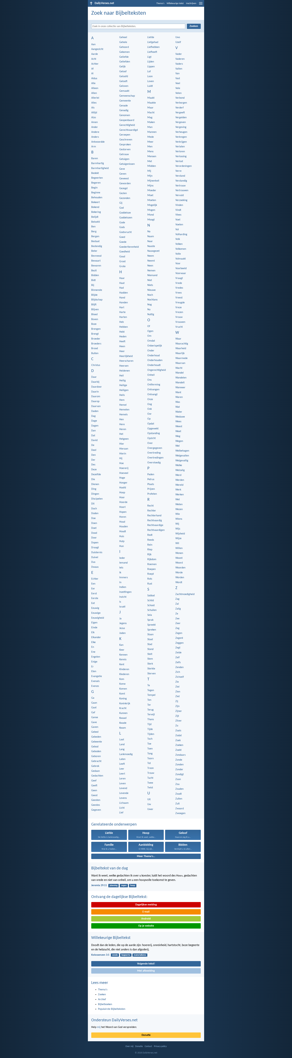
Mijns (150, 185)
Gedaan (95, 771)
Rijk (149, 554)
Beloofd (95, 222)
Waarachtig (181, 343)
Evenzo (95, 686)
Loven (150, 81)
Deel (93, 450)
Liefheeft (152, 52)
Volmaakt (180, 258)
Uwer (150, 809)
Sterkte (151, 668)
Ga (92, 698)
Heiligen (123, 390)
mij (99, 1027)
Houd (122, 522)
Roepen (151, 569)
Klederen (124, 674)
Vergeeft (180, 112)
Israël (122, 606)
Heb (121, 322)
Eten (93, 671)
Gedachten (97, 775)
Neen (150, 265)
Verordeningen (183, 166)
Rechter (151, 510)
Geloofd (123, 76)
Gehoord (124, 47)
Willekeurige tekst (175, 3)
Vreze (178, 307)
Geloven (123, 86)
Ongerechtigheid (156, 370)
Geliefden (124, 61)
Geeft (94, 785)
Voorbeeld (181, 268)
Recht (150, 505)
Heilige (123, 385)
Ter (149, 705)
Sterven (151, 673)
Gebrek (95, 766)
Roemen (151, 564)
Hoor (122, 497)
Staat (150, 639)
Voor (177, 263)
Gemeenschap (127, 96)
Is (120, 602)
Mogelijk (152, 205)
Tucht (150, 778)
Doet (93, 528)
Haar (122, 278)
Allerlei (95, 98)
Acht (93, 59)
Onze (150, 399)
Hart (121, 307)
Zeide (178, 652)
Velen (178, 93)
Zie (177, 682)
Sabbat (151, 595)
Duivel (94, 557)
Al (92, 73)
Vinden (179, 205)
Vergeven (180, 122)
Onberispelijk (154, 345)
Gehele (123, 42)
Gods (122, 227)
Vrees (178, 292)
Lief (121, 812)
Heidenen (124, 370)
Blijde (94, 295)
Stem (150, 659)
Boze (93, 324)
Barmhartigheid (100, 168)
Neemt (151, 261)
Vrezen (179, 312)
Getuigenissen (127, 164)
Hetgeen (124, 439)
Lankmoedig (126, 754)
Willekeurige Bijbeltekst (110, 938)
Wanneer (180, 387)
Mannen (151, 132)
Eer (93, 588)
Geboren (96, 756)
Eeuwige (96, 613)
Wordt (178, 582)
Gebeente (96, 741)
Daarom (95, 396)
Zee (177, 618)
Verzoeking (181, 200)
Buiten (94, 353)
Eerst (94, 593)
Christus (95, 365)
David (94, 440)
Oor (149, 414)
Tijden (150, 734)
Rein (149, 545)
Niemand (152, 275)
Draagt (95, 547)
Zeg (177, 628)
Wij (177, 524)
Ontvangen (153, 389)
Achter (95, 64)
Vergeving (180, 127)
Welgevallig (181, 460)
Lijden (150, 61)
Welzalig (180, 470)
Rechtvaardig (154, 520)
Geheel (123, 37)
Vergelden (181, 117)
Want (178, 392)
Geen (94, 790)
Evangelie (96, 676)
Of (148, 326)
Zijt (177, 716)
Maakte (151, 103)
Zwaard (179, 808)
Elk (92, 632)
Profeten (152, 494)
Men (149, 146)
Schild (150, 600)
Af (92, 68)
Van (177, 73)
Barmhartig (97, 163)
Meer (150, 142)
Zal (177, 604)
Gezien (123, 193)
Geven (122, 174)
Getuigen (124, 159)
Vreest (178, 297)
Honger (123, 482)
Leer (121, 769)
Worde (179, 572)
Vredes (179, 288)
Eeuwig (95, 608)
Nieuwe (151, 290)
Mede (150, 137)
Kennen (123, 655)
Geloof (123, 71)
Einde (94, 627)
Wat (177, 407)
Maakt (150, 98)
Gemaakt (124, 91)
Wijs (177, 528)
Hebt (122, 332)
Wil (177, 543)
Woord (179, 562)
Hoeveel (123, 473)
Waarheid (180, 348)
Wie (177, 514)
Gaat (93, 707)
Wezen (179, 509)
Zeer (177, 623)
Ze (176, 613)
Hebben (123, 327)
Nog (149, 304)
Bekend (95, 207)
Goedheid (124, 251)
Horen (122, 517)
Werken (179, 494)
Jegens (123, 623)
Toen (150, 748)
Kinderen (124, 669)
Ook (149, 409)
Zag (177, 599)
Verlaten (180, 146)
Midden (151, 166)
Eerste (94, 598)
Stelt (149, 654)
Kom (121, 679)
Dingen (95, 494)
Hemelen (124, 409)
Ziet (177, 696)
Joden (122, 633)
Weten (178, 504)
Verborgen (181, 103)
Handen (123, 302)
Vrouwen (180, 322)
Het (121, 434)
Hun (121, 546)
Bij (92, 285)
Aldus (94, 78)
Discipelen (97, 499)
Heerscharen (126, 361)
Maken (151, 122)
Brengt (95, 334)
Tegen (150, 690)
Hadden (123, 292)
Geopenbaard (126, 120)
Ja (120, 618)
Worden (179, 577)
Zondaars (180, 755)
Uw (149, 804)
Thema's (160, 3)
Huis (121, 536)
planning (113, 885)
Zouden (179, 789)
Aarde (94, 54)
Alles (93, 103)
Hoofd (122, 487)
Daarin (95, 391)
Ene (93, 652)
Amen (94, 122)
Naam (150, 236)
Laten (122, 759)
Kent (121, 664)
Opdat (150, 423)
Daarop (95, 401)
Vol (177, 229)
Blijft (93, 304)
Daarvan (96, 406)
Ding (93, 489)
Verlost (179, 161)
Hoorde (123, 502)
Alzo (93, 117)
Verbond (180, 98)
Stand (150, 649)
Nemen (151, 270)
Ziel (177, 686)
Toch (149, 739)
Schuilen (151, 610)
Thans (150, 719)
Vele (177, 88)
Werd (178, 475)
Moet (150, 195)
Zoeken (179, 745)
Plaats (150, 484)
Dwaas (95, 567)
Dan (93, 430)
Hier (121, 444)
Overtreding (154, 453)
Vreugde (180, 302)
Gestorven (124, 149)
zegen (124, 885)
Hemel (123, 405)
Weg (177, 436)
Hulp (121, 541)
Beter (94, 251)
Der (93, 460)
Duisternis (96, 552)
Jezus (122, 628)
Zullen (178, 798)
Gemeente (125, 100)
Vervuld (179, 195)
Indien (122, 587)
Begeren (96, 183)
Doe (93, 518)
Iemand (123, 562)
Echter (94, 579)
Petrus (150, 479)
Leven (122, 783)
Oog (149, 404)
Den (93, 455)
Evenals (95, 681)
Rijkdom (151, 559)
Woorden (180, 567)
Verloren (180, 151)
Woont (178, 558)
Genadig (123, 110)
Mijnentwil (153, 180)
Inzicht (122, 597)
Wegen (179, 441)
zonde (115, 955)
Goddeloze (125, 212)
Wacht (178, 368)
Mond (150, 214)
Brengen (96, 329)
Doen (94, 523)
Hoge (122, 478)
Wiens (178, 519)
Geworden (125, 183)
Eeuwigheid (97, 618)
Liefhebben (153, 47)
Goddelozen (125, 217)
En (92, 647)
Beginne (95, 192)
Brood (94, 348)
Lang (122, 749)
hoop (132, 885)
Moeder (151, 190)
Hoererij (123, 468)
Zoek (178, 740)
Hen (121, 419)
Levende (123, 793)
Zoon (178, 779)
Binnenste (96, 290)
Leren (122, 778)
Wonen (179, 553)
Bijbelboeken (105, 1004)
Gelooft (123, 81)
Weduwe (180, 416)
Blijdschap (96, 299)
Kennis (122, 659)
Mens (150, 151)
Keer (121, 650)
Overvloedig (154, 462)
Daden (94, 411)
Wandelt (180, 382)
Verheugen (181, 132)
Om (149, 336)
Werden (179, 480)
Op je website (146, 926)
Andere (95, 132)
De (92, 445)
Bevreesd (96, 256)
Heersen (123, 366)
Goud (122, 256)
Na (148, 231)
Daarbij (95, 382)
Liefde (150, 37)
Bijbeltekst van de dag (109, 868)
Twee (150, 783)
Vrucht (179, 327)
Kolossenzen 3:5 (100, 955)
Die (93, 479)
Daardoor (96, 387)
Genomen (124, 115)
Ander (94, 127)
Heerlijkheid (126, 356)
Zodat (178, 735)
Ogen (150, 331)
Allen (94, 93)
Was (177, 402)
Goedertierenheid (129, 247)
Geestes (95, 805)
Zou (177, 784)
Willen (178, 548)
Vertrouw (180, 185)
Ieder (122, 558)
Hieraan (123, 448)
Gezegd (123, 188)
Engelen (95, 657)
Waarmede (181, 358)
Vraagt (179, 278)
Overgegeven (154, 448)
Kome (122, 684)
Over (150, 443)
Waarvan (180, 363)
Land (122, 744)
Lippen (151, 66)
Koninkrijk (124, 703)
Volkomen (180, 249)
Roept (150, 574)
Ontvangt (152, 394)
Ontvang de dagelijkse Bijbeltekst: (119, 897)
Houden (123, 526)
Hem (122, 400)
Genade (123, 105)
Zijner (178, 711)
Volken (178, 244)
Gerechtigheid (127, 125)
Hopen (122, 512)
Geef (93, 780)
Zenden (179, 667)
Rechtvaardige (155, 525)
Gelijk (122, 66)
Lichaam (124, 803)
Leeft (122, 764)
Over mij (129, 1046)
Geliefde (124, 57)
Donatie (146, 1035)
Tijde (150, 729)
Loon (150, 76)
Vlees (178, 214)
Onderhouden (154, 360)
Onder (150, 350)
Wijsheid (180, 533)
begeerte (125, 955)
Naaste (151, 246)
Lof (149, 71)
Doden (94, 513)
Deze (94, 469)
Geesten (95, 800)
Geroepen (124, 134)
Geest (94, 795)
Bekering (96, 212)
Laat (121, 739)
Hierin (122, 453)
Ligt (149, 57)
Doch (94, 508)
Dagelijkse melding (146, 904)
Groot (122, 261)
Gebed (94, 732)
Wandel (179, 373)
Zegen (178, 633)
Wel (177, 446)
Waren (179, 397)
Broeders (96, 343)
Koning (123, 698)
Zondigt (179, 774)
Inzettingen (125, 592)
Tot (149, 763)
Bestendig (96, 246)
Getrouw (124, 154)
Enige (94, 661)
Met (149, 161)
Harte (122, 312)
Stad (149, 644)
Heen (122, 346)
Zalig (178, 608)
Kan (121, 645)
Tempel (151, 695)
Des (93, 464)
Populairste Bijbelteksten (111, 1009)
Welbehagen (182, 450)
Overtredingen (155, 457)
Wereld (179, 485)
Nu (148, 309)
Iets (121, 567)
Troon (150, 768)
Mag (149, 117)
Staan (150, 634)
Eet (93, 603)
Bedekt (95, 173)
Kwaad (122, 718)
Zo (176, 725)
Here (122, 424)
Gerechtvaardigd (128, 130)
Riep (149, 549)
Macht (150, 112)
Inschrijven (191, 3)
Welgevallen (182, 455)
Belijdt (94, 217)
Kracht (122, 708)
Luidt (150, 86)
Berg (93, 231)
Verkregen (181, 137)
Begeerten (97, 178)
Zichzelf (179, 677)
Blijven (95, 309)
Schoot (151, 605)
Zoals (178, 730)
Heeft (122, 341)
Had (121, 288)
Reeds (150, 540)
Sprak (150, 620)
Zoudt (178, 794)
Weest (178, 426)
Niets (150, 285)
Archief (102, 999)
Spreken (151, 629)
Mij (149, 171)
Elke (93, 642)
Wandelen (180, 377)
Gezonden (124, 198)
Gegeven (96, 810)
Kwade (122, 723)
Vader (178, 54)
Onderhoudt (154, 365)
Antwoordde (98, 142)
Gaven (94, 727)
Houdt (122, 531)
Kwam (122, 728)
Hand (122, 297)
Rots (149, 579)
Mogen (151, 210)
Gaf (93, 712)
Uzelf (178, 42)
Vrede (178, 283)
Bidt (93, 280)
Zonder (179, 769)
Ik (120, 572)
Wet (177, 499)
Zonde (178, 760)
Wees (178, 421)
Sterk (150, 663)
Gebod (94, 746)
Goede (122, 242)
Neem (150, 256)
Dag (93, 416)
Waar (178, 338)
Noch (150, 295)
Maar (150, 107)
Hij (120, 458)
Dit (92, 503)
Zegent (179, 638)
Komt (122, 693)
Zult (177, 803)
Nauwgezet (153, 251)
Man (149, 127)
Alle (93, 83)
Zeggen (179, 643)
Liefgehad (152, 42)
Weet (178, 431)
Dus (93, 562)
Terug (150, 709)
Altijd (94, 112)
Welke (178, 465)
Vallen (178, 68)
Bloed (94, 314)
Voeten (179, 224)
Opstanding (153, 433)
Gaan (94, 703)
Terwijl (151, 714)
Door (94, 537)
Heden (122, 336)
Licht (122, 808)
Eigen (94, 622)
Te (148, 685)
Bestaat (95, 241)
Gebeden (96, 737)
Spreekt (151, 625)
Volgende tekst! (146, 963)
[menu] (200, 4)
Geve (122, 169)
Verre (178, 171)
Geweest (124, 178)
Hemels (123, 414)
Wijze (178, 538)
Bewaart (96, 261)
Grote (122, 266)
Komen (123, 689)
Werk (178, 489)
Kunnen (123, 713)
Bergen (95, 236)
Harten (123, 317)
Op (149, 419)
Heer (122, 351)
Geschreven (125, 139)
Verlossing (181, 156)
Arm (93, 146)
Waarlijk (180, 353)
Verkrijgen (181, 142)
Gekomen (124, 52)
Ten (149, 700)
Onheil (151, 375)
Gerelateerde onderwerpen (114, 825)
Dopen (94, 542)
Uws (177, 37)
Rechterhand (154, 515)
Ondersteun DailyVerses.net (114, 1020)
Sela (149, 615)
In (120, 582)
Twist (150, 787)
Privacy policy (160, 1046)
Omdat (151, 341)
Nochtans (152, 299)
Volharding (181, 234)
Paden (150, 474)
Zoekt (178, 750)
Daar (94, 377)
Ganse (94, 717)
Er (92, 666)
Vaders (179, 64)
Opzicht (151, 438)
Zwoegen (180, 813)
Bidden (95, 275)
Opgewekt (153, 428)
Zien (177, 691)
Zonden (179, 764)
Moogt (151, 219)
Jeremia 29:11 (99, 885)
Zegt (177, 647)
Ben (93, 226)
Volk (177, 239)
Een (93, 583)
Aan (93, 44)
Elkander (96, 637)
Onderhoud (153, 355)
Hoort (122, 507)
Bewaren (96, 265)
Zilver (178, 720)
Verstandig (181, 180)
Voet (177, 219)
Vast (177, 78)
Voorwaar (180, 273)
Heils (122, 395)
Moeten (151, 200)
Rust (149, 583)
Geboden (96, 751)
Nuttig (150, 314)
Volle (178, 254)
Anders (95, 137)
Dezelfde (96, 474)
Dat (93, 435)
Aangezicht (97, 49)
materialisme (140, 955)
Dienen (95, 484)
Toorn (150, 758)
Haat (122, 283)
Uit (149, 799)
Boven (94, 319)
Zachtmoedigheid (184, 594)
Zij (176, 701)
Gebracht (96, 761)
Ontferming (153, 384)
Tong (150, 753)
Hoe (121, 463)
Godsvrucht (125, 232)
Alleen (94, 88)
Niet (149, 280)
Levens (123, 798)
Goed (122, 237)
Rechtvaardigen (156, 530)
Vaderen (180, 59)
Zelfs (178, 662)
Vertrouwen (181, 190)
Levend (123, 788)
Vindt (178, 210)
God (121, 208)
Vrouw (178, 317)
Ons (149, 380)
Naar (150, 241)
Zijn (177, 706)
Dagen (94, 425)
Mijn (149, 176)
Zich (177, 672)
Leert (122, 773)
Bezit (94, 270)
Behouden (96, 197)
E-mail (146, 911)
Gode (122, 222)
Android (146, 918)
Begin (94, 187)
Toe (149, 743)
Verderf (179, 107)
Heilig (122, 380)
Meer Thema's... (146, 856)
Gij (120, 203)
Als (92, 107)
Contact (148, 1046)
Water (178, 412)
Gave (94, 722)
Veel (177, 83)
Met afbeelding (146, 971)
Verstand (180, 176)
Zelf (177, 657)
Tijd (149, 724)
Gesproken (125, 144)
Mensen (151, 156)
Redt (149, 535)
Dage (94, 421)
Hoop (122, 492)
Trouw (150, 773)
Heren (122, 429)
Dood (94, 533)
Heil (121, 375)
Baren (94, 158)
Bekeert (95, 202)
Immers (123, 577)
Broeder (95, 338)
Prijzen (151, 489)
